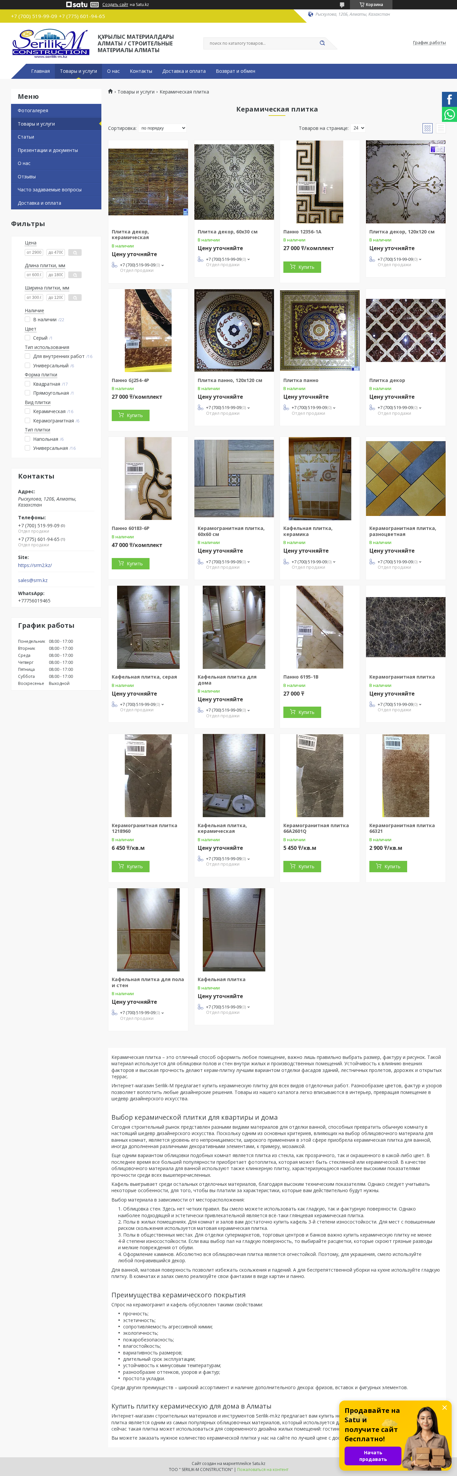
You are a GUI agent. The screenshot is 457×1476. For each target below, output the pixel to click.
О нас (113, 71)
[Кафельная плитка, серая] (148, 627)
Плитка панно (300, 380)
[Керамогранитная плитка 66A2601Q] (320, 775)
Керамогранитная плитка (402, 677)
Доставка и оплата (184, 71)
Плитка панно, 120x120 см (230, 380)
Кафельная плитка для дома (227, 680)
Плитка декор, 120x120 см (402, 231)
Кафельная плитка (222, 979)
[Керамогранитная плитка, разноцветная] (406, 478)
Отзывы (27, 176)
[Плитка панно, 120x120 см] (234, 330)
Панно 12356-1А (302, 231)
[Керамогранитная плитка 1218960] (148, 775)
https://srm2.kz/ (35, 565)
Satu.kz (258, 1463)
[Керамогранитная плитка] (406, 627)
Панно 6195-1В (300, 677)
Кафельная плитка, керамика (308, 531)
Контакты (141, 71)
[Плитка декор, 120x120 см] (406, 182)
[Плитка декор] (406, 330)
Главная (40, 71)
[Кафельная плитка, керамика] (320, 478)
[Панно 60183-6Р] (148, 478)
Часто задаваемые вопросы (50, 189)
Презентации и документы (48, 150)
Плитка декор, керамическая (130, 234)
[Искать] (322, 43)
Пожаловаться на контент (262, 1469)
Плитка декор (387, 380)
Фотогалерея (33, 110)
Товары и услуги (78, 71)
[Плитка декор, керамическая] (148, 182)
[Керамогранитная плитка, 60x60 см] (234, 478)
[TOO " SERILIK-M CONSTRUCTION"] (51, 42)
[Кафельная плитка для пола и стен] (148, 929)
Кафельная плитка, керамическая (222, 828)
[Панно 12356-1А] (320, 182)
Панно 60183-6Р (131, 528)
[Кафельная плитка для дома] (234, 627)
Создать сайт (115, 4)
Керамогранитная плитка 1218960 (144, 828)
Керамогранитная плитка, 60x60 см (231, 531)
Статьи (26, 137)
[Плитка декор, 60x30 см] (234, 182)
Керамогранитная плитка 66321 (402, 828)
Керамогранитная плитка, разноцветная (402, 531)
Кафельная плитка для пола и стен (148, 982)
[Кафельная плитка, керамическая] (234, 775)
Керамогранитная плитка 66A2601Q (316, 828)
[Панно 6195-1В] (320, 627)
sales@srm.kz (33, 580)
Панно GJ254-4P (130, 380)
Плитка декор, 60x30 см (228, 231)
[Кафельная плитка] (234, 929)
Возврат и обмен (235, 71)
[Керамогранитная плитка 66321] (406, 775)
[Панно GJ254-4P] (148, 330)
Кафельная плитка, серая (144, 677)
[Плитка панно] (320, 330)
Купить (306, 267)
